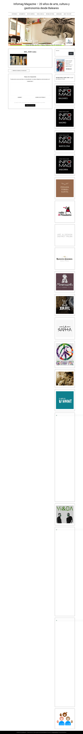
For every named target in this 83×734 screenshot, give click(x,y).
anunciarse (59, 14)
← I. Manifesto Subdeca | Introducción (18, 70)
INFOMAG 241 (69, 68)
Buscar (57, 50)
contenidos (14, 14)
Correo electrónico (40, 97)
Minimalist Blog (55, 732)
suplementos (22, 14)
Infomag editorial (50, 14)
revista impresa (31, 14)
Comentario (30, 81)
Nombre (20, 97)
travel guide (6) (40, 14)
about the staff (67, 14)
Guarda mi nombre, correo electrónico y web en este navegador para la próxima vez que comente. (30, 102)
